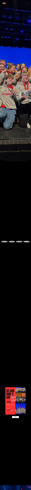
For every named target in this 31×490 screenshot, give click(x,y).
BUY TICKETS (15, 417)
